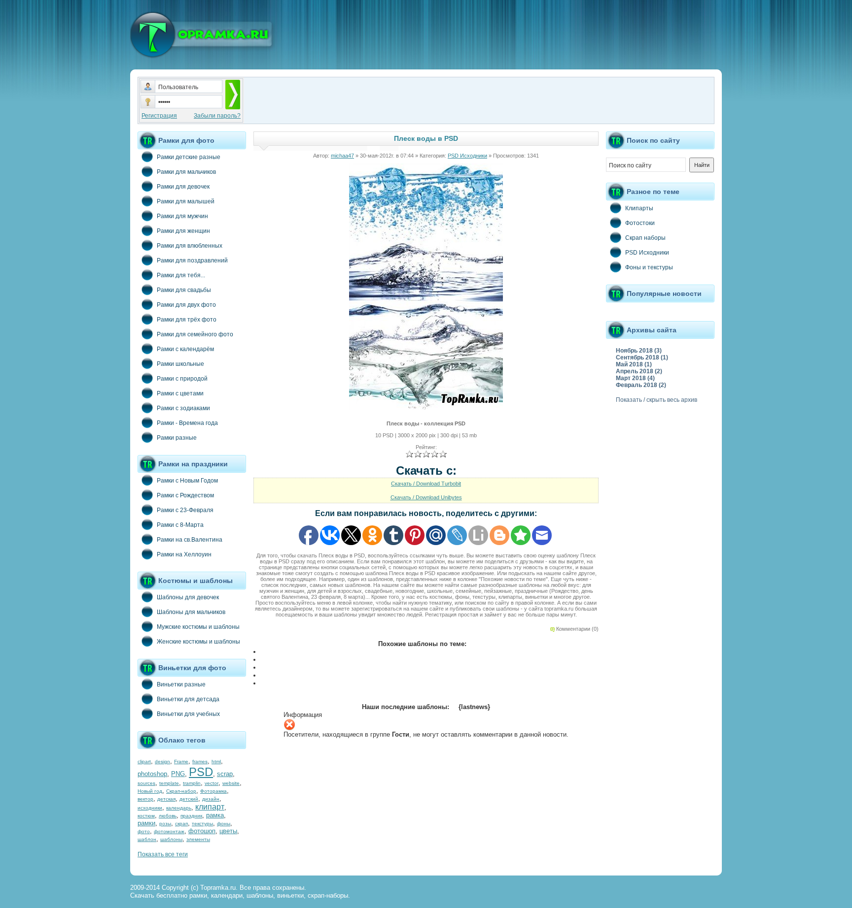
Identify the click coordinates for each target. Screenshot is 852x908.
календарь (178, 808)
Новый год (150, 791)
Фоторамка (213, 791)
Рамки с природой (182, 378)
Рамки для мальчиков (186, 171)
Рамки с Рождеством (185, 495)
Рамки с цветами (180, 393)
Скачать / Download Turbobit (426, 483)
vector (211, 783)
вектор (145, 799)
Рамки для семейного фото (195, 334)
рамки (146, 823)
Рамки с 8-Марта (180, 524)
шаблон (147, 839)
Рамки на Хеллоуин (184, 554)
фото (144, 831)
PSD (201, 771)
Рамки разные (177, 437)
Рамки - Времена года (187, 423)
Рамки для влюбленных (189, 245)
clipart (144, 761)
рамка (215, 815)
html (216, 761)
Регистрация (159, 115)
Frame (181, 761)
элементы (198, 839)
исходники (150, 808)
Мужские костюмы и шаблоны (198, 626)
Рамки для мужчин (182, 216)
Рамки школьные (180, 363)
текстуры (202, 823)
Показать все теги (163, 854)
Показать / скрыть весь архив (656, 399)
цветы (228, 831)
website (231, 783)
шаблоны (171, 839)
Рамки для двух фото (186, 304)
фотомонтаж (169, 831)
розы (165, 823)
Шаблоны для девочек (188, 597)
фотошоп (201, 831)
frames (200, 761)
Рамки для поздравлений (192, 260)
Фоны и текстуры (649, 267)
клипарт (209, 807)
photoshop (152, 774)
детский (188, 799)
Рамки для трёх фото (186, 319)
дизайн (210, 799)
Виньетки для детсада (188, 699)
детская (166, 799)
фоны (223, 823)
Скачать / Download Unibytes (426, 497)
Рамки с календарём (185, 349)
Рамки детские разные (188, 157)
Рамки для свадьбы (184, 290)
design (162, 761)
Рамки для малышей (185, 201)
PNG (178, 774)
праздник (191, 815)
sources (146, 783)
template (169, 783)
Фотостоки (640, 223)
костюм (146, 815)
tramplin (192, 783)
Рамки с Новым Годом (187, 480)
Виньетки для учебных (188, 714)
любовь (168, 815)
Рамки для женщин (183, 230)
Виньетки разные (181, 684)
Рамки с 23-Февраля (185, 510)
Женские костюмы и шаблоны (198, 641)
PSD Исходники (467, 156)
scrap (225, 774)
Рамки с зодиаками (183, 408)
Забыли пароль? (217, 115)
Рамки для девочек (183, 186)
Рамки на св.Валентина (189, 539)
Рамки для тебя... (181, 275)
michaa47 (342, 156)
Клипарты (639, 208)
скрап (181, 823)
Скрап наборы (645, 237)
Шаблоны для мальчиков (191, 612)
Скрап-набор (181, 791)
